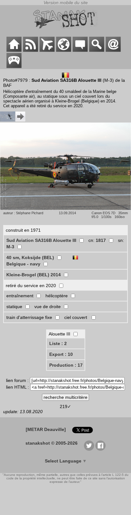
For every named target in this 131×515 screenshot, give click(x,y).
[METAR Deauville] (46, 429)
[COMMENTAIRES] (80, 50)
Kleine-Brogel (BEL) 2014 (33, 274)
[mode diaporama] (65, 208)
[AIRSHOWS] (63, 50)
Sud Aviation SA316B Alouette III (41, 240)
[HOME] (14, 50)
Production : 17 (66, 365)
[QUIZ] (14, 66)
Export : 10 (61, 354)
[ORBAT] (47, 50)
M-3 (10, 246)
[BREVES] (30, 50)
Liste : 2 (58, 343)
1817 (101, 240)
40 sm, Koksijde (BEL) (30, 257)
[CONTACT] (113, 50)
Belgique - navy (23, 263)
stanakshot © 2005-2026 (51, 443)
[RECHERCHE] (96, 50)
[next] (12, 120)
